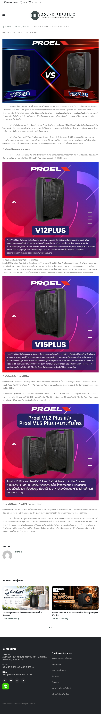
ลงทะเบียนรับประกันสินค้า (62, 688)
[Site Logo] (52, 15)
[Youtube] (11, 680)
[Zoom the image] (5, 685)
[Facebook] (4, 680)
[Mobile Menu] (4, 14)
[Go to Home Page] (3, 26)
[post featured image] (25, 598)
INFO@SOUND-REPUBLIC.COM (17, 674)
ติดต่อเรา (55, 682)
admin (20, 33)
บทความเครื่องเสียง (59, 670)
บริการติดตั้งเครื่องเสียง (60, 694)
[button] (49, 627)
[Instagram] (17, 680)
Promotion (56, 664)
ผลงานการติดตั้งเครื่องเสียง (62, 658)
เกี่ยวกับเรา (56, 676)
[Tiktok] (23, 680)
